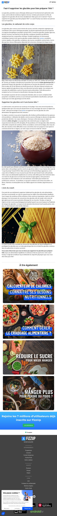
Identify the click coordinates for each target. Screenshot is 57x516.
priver (23, 110)
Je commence (28, 425)
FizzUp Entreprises (29, 455)
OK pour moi (27, 508)
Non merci (6, 508)
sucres (42, 38)
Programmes (28, 450)
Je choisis (17, 508)
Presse (28, 470)
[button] (3, 513)
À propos (28, 468)
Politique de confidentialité (28, 483)
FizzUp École (28, 457)
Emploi (28, 473)
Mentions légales (28, 486)
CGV (28, 481)
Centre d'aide (28, 488)
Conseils (28, 453)
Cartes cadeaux (28, 460)
